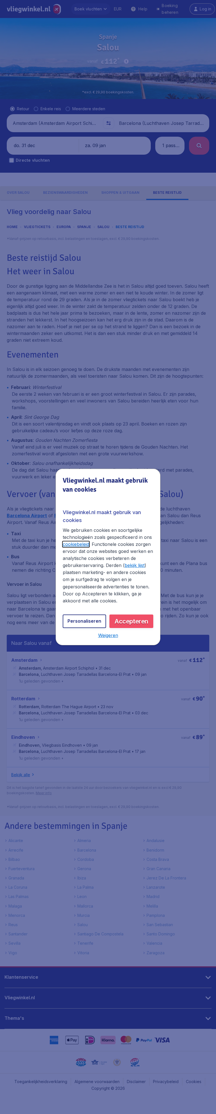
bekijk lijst (135, 565)
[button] (108, 635)
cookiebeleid (76, 544)
